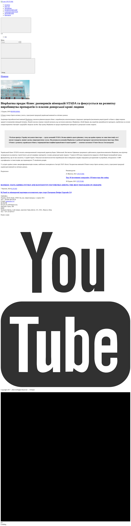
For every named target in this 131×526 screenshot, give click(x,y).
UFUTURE (80, 174)
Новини (4, 76)
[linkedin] (51, 176)
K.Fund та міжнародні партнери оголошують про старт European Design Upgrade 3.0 (36, 192)
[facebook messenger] (22, 176)
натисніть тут (10, 201)
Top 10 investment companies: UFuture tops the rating (87, 178)
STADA (24, 122)
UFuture (3, 115)
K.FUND (14, 188)
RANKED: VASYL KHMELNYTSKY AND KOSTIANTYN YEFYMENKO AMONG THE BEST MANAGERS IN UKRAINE (51, 185)
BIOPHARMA (15, 111)
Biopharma (29, 119)
